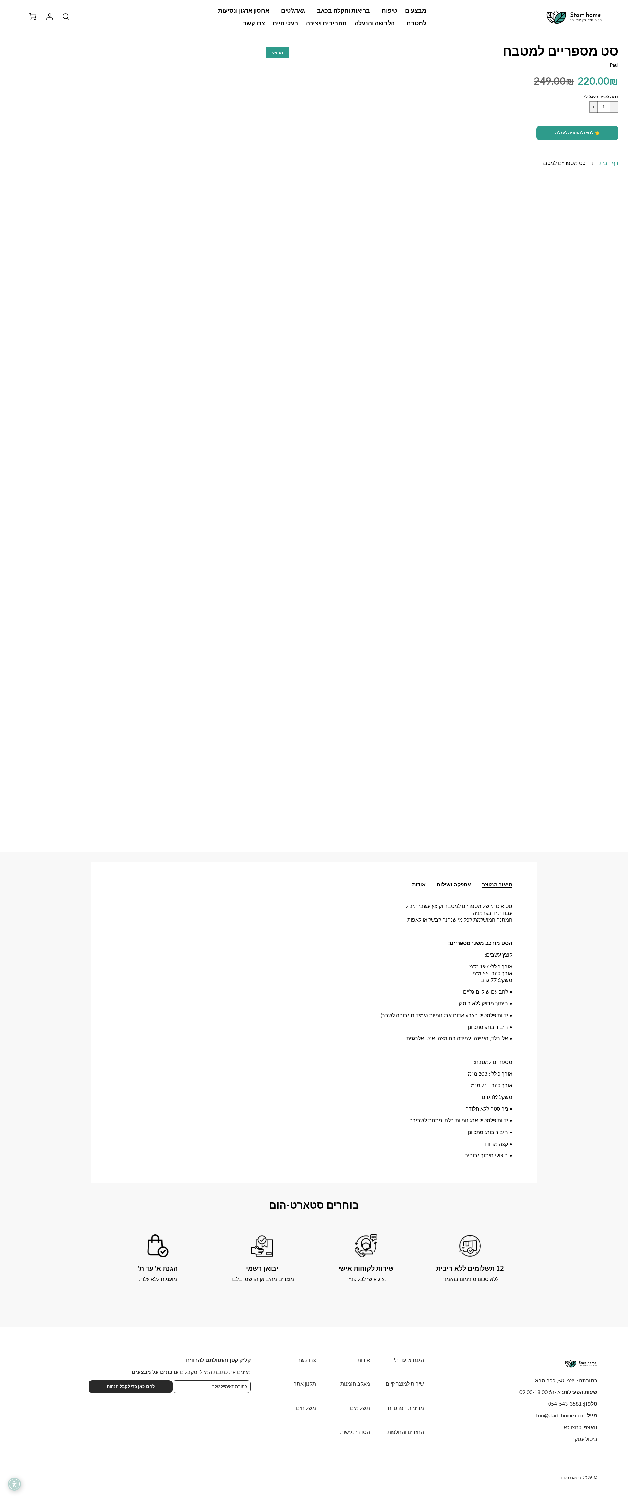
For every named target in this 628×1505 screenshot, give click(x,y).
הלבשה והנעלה (375, 22)
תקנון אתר (305, 1384)
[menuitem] (415, 10)
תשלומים (360, 1408)
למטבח (416, 22)
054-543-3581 (565, 1403)
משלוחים (306, 1408)
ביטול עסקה (584, 1439)
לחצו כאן (571, 1427)
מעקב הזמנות (355, 1384)
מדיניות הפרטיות (406, 1408)
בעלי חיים (285, 22)
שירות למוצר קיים (405, 1384)
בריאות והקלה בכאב (343, 10)
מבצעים (415, 10)
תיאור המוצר (497, 884)
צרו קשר (254, 22)
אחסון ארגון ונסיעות (243, 10)
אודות (419, 884)
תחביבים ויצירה (326, 22)
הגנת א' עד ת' (409, 1360)
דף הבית (608, 163)
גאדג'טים (293, 10)
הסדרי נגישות (355, 1432)
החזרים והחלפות (405, 1432)
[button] (577, 133)
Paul (614, 65)
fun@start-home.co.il (560, 1415)
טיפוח (389, 10)
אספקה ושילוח (454, 884)
